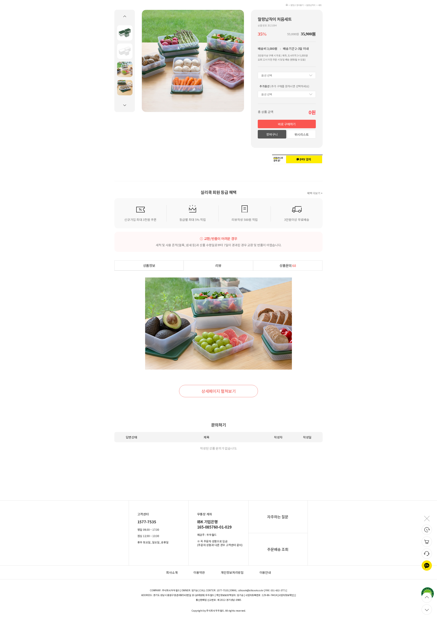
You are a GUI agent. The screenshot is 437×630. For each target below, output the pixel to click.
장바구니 (272, 134)
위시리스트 (301, 134)
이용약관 (199, 572)
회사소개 (172, 572)
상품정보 (149, 265)
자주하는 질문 (277, 516)
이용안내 (265, 572)
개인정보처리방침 (232, 572)
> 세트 (319, 5)
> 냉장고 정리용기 (296, 5)
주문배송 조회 (277, 549)
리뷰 (218, 265)
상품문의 (287, 265)
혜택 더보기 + (315, 193)
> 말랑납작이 (310, 5)
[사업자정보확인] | (287, 595)
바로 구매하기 (287, 124)
